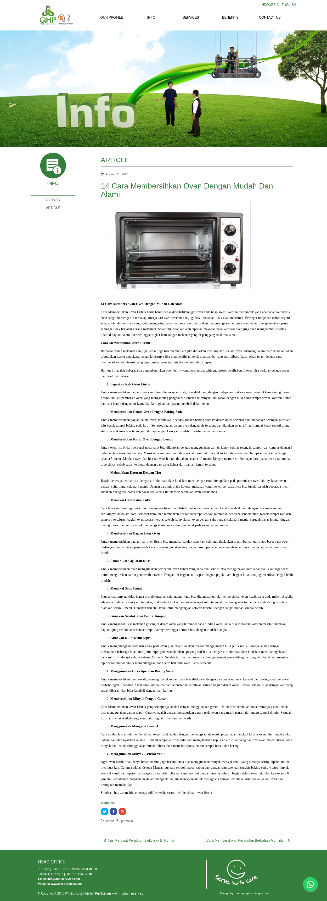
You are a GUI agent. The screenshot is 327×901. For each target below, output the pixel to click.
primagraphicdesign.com (252, 893)
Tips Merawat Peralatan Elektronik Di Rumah (140, 840)
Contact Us (270, 17)
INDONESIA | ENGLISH (278, 4)
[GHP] (56, 15)
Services (191, 17)
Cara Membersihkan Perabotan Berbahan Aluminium (247, 840)
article (110, 820)
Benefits (230, 17)
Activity (53, 199)
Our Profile (111, 17)
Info (151, 17)
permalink (128, 820)
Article (53, 207)
